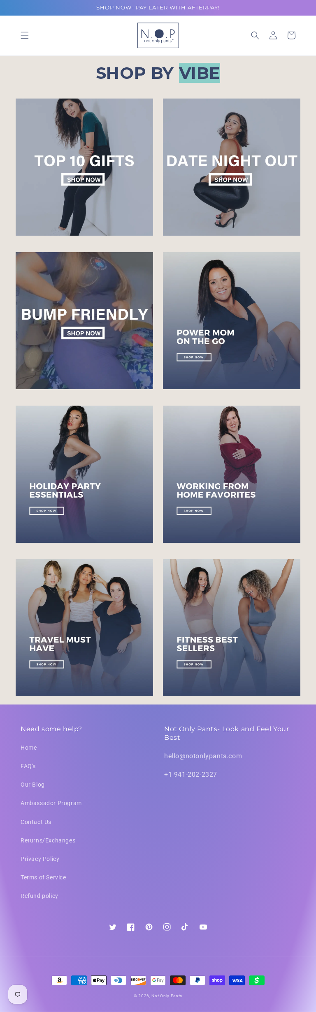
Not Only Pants (166, 996)
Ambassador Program (51, 803)
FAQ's (28, 766)
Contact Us (36, 822)
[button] (25, 35)
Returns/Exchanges (48, 840)
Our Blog (33, 784)
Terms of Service (43, 877)
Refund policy (39, 896)
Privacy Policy (40, 859)
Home (29, 747)
